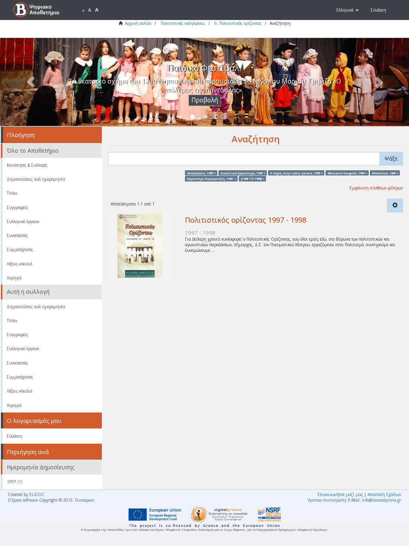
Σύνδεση (14, 436)
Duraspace (84, 500)
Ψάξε (391, 158)
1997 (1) (14, 481)
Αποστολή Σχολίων (384, 494)
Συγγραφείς (17, 207)
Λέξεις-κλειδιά (19, 264)
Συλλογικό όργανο (23, 221)
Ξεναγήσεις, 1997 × (201, 173)
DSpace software (23, 500)
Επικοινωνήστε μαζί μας (340, 494)
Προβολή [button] (204, 100)
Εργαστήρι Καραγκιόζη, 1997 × (211, 178)
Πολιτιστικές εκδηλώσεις (183, 23)
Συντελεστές (17, 235)
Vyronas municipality (327, 500)
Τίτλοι (12, 193)
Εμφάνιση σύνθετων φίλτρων (376, 188)
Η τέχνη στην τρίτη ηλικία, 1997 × (296, 173)
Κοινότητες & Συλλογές (27, 165)
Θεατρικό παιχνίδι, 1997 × (347, 173)
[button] (347, 10)
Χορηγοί (14, 278)
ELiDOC (36, 494)
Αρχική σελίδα (138, 23)
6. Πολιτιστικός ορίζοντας (238, 23)
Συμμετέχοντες (20, 249)
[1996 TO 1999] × (252, 178)
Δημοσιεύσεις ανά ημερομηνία (36, 179)
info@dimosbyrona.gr (381, 500)
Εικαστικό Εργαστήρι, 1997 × (242, 173)
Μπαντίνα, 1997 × (385, 173)
